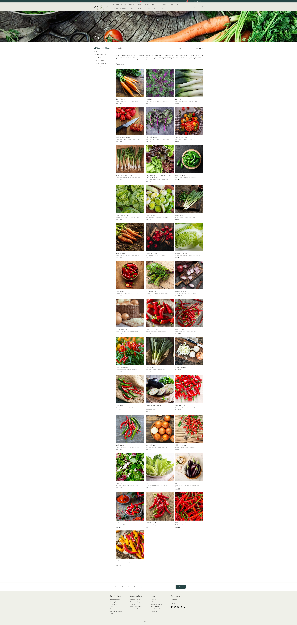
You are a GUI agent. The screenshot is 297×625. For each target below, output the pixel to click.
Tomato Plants (99, 67)
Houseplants (149, 4)
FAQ (152, 602)
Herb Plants (113, 604)
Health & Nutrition (136, 606)
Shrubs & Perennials (120, 8)
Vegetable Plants (119, 4)
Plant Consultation (135, 609)
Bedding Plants (135, 4)
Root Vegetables (100, 64)
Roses (140, 8)
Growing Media (158, 8)
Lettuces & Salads (100, 57)
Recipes (132, 604)
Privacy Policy (155, 606)
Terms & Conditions (156, 609)
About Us (153, 599)
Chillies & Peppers (100, 54)
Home (95, 33)
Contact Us (154, 611)
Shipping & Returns (156, 604)
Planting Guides (135, 599)
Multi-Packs (161, 4)
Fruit (133, 8)
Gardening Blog (135, 602)
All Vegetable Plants (102, 48)
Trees (148, 8)
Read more (120, 64)
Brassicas (97, 51)
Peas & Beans (99, 60)
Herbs (178, 4)
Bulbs (171, 4)
